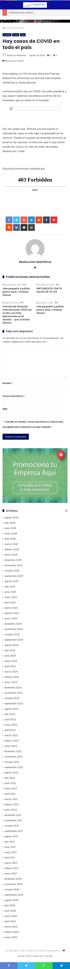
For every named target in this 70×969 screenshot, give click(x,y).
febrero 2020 (12, 932)
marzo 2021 (11, 863)
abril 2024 (10, 666)
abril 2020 (10, 921)
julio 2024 (10, 650)
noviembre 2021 (13, 820)
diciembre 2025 (13, 560)
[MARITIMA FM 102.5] (35, 5)
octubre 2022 (12, 762)
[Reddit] (9, 227)
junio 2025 (10, 592)
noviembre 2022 (13, 756)
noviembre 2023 (14, 692)
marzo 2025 (11, 607)
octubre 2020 (12, 889)
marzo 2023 (11, 735)
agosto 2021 (11, 836)
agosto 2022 (11, 772)
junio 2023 (10, 719)
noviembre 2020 (14, 884)
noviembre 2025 (13, 565)
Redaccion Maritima (16, 55)
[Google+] (24, 219)
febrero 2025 (12, 613)
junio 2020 (10, 910)
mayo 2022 (11, 788)
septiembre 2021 (14, 831)
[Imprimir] (31, 227)
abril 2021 (10, 857)
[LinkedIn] (31, 219)
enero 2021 (11, 873)
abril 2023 (10, 730)
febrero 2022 (12, 804)
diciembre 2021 (13, 815)
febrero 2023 (12, 740)
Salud (23, 35)
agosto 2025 (11, 581)
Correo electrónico (14, 396)
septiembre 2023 (14, 703)
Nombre (8, 383)
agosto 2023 (12, 708)
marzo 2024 (11, 671)
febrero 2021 (12, 868)
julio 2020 (10, 905)
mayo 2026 (11, 533)
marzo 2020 (11, 926)
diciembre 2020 (13, 878)
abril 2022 (10, 793)
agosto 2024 (12, 645)
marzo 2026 (11, 544)
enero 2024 (11, 682)
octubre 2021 (12, 825)
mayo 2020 (11, 916)
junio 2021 (10, 847)
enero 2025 (11, 618)
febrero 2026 (12, 549)
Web (5, 408)
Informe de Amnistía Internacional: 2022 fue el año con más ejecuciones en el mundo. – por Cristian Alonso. (17, 314)
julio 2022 (10, 778)
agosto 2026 (12, 517)
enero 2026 (11, 554)
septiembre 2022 (14, 767)
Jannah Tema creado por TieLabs (35, 956)
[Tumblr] (46, 219)
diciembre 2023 (13, 687)
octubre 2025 (12, 570)
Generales (18, 28)
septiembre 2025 (14, 576)
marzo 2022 (11, 799)
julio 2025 (10, 586)
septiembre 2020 (14, 894)
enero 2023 (11, 746)
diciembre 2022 (13, 751)
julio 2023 (10, 714)
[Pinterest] (53, 219)
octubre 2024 (12, 634)
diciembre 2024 (13, 623)
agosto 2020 (12, 900)
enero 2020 (11, 937)
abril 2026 (10, 538)
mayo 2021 (11, 852)
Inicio (8, 28)
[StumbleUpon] (39, 219)
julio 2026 (10, 522)
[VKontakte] (16, 227)
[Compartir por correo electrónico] (24, 227)
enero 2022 (11, 809)
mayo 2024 (11, 661)
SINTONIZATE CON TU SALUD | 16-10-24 (49, 290)
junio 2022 (10, 783)
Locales (15, 35)
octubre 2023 (12, 698)
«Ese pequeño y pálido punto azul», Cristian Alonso (16, 292)
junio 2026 (10, 528)
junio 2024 (10, 655)
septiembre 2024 (14, 639)
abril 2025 (10, 602)
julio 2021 (10, 841)
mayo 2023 (11, 724)
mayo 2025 (11, 597)
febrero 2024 (12, 677)
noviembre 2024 (14, 629)
